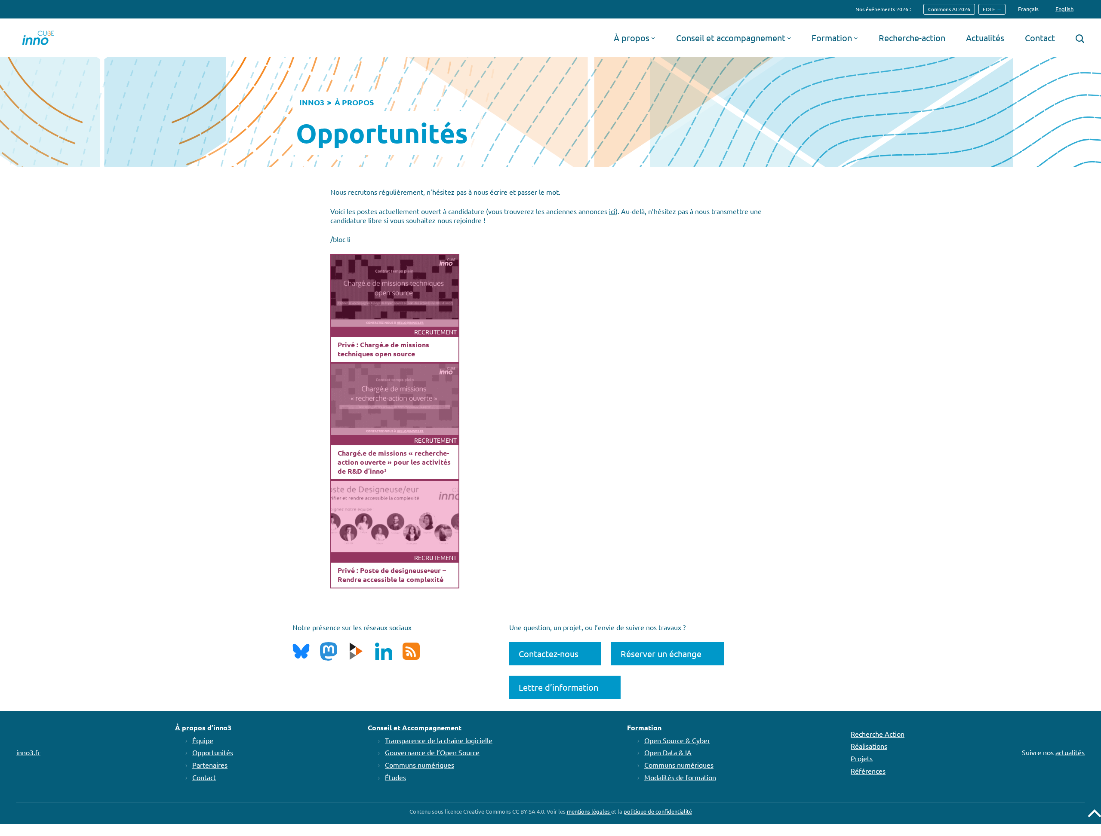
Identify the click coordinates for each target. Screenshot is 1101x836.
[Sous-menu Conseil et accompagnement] (789, 38)
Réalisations (869, 745)
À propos (190, 727)
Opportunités (212, 752)
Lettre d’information (558, 687)
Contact (204, 777)
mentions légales (589, 811)
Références (868, 770)
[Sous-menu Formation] (856, 38)
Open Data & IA (668, 752)
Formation (644, 727)
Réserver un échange (661, 653)
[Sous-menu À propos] (653, 38)
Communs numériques (419, 764)
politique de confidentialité (658, 811)
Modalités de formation (680, 777)
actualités (1070, 752)
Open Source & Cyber (677, 740)
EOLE (989, 9)
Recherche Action (877, 733)
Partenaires (210, 764)
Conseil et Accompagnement (414, 727)
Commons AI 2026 (949, 9)
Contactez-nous (548, 653)
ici (612, 211)
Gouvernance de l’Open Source (432, 752)
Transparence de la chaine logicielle (438, 740)
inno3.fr (28, 752)
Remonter (1094, 813)
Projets (862, 758)
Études (395, 777)
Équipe (202, 740)
